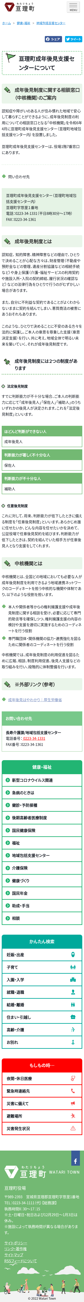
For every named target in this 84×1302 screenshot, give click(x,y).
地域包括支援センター (50, 23)
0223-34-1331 (33, 738)
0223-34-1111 (23, 1202)
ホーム (6, 23)
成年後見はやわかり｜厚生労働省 (35, 699)
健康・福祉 (23, 23)
